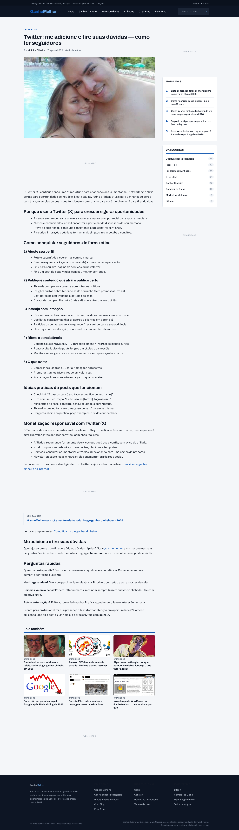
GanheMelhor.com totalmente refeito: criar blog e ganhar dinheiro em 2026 (75, 520)
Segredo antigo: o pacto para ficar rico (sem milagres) (191, 123)
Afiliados (129, 11)
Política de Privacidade (146, 799)
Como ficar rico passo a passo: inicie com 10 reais (190, 102)
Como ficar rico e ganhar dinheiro (75, 531)
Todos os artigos (182, 804)
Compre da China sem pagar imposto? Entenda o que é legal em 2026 (191, 133)
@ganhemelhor (113, 548)
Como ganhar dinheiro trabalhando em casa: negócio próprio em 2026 (191, 113)
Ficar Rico (160, 11)
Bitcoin (169, 201)
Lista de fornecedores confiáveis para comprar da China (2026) (191, 92)
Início (71, 11)
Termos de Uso (142, 804)
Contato (205, 3)
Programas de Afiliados (178, 171)
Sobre (196, 3)
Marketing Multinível (177, 195)
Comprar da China (175, 189)
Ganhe (43, 11)
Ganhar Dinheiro (88, 11)
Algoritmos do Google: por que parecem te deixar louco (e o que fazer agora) (132, 665)
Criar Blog (144, 11)
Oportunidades (110, 11)
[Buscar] (206, 11)
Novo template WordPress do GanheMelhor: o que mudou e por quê (132, 704)
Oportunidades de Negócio (180, 158)
